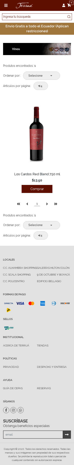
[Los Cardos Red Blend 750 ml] (37, 134)
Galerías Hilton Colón (53, 267)
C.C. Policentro (14, 281)
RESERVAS (44, 388)
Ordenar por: (11, 75)
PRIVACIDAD (11, 366)
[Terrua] (24, 5)
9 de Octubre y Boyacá (53, 274)
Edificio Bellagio (49, 281)
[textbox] (37, 16)
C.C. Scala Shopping (17, 274)
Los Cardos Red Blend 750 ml (37, 174)
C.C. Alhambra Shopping (20, 267)
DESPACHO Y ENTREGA (52, 366)
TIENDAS (42, 345)
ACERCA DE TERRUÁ (16, 345)
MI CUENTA (64, 5)
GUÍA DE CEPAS (13, 388)
